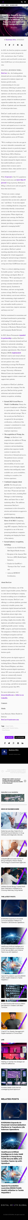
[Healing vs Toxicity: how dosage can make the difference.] (14, 1051)
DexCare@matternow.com (10, 719)
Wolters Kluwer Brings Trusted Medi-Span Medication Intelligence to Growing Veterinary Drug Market (13, 888)
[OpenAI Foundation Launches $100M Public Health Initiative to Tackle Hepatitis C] (14, 965)
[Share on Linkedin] (21, 45)
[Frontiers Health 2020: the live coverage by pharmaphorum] (14, 1077)
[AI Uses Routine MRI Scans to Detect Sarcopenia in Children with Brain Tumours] (14, 993)
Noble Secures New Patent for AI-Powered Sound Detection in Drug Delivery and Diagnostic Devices (12, 833)
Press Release (6, 730)
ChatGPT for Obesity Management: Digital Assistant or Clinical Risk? (12, 1032)
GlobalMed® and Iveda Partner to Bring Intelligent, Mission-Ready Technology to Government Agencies (13, 860)
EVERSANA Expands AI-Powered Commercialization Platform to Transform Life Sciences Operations (12, 920)
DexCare (4, 73)
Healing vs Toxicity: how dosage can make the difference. (13, 1062)
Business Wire (11, 40)
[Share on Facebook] (5, 45)
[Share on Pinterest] (17, 45)
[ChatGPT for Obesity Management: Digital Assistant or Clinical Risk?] (14, 1020)
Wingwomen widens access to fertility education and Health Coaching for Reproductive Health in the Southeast (12, 781)
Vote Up (10, 737)
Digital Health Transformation (10, 728)
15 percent (8, 177)
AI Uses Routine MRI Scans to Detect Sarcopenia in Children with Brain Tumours (13, 1005)
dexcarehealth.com (7, 695)
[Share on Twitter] (9, 45)
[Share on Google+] (13, 45)
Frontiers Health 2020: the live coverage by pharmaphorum (11, 1088)
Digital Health (9, 726)
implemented (16, 353)
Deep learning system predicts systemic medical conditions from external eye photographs (16, 771)
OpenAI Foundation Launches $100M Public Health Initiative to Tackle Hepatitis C (13, 978)
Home (2, 5)
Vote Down (20, 737)
